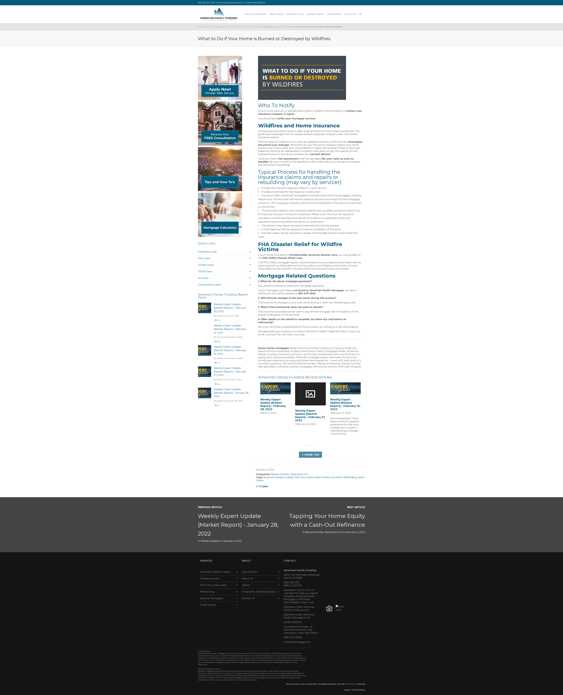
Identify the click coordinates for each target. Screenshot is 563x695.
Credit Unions (208, 605)
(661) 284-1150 (292, 582)
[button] (220, 77)
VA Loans (203, 278)
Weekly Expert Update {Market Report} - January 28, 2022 (238, 524)
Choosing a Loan (207, 251)
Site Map (341, 684)
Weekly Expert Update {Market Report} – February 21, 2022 (310, 415)
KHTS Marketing (358, 690)
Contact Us (248, 598)
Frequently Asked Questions (259, 591)
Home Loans (313, 477)
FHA (297, 477)
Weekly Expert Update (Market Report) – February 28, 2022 (273, 404)
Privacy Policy (311, 684)
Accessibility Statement (327, 684)
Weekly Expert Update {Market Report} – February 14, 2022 (345, 404)
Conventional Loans (209, 284)
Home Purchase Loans (213, 585)
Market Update (210, 541)
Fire (303, 477)
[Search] (360, 14)
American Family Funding (278, 477)
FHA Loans (204, 258)
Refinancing (207, 591)
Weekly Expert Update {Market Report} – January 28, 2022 (231, 393)
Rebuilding (350, 477)
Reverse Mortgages (211, 598)
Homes (326, 477)
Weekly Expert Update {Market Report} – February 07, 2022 (230, 372)
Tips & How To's (299, 474)
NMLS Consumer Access (295, 684)
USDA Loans (205, 271)
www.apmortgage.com (297, 642)
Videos (246, 585)
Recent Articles (280, 474)
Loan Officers (249, 572)
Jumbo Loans (206, 264)
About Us (247, 578)
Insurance (336, 477)
